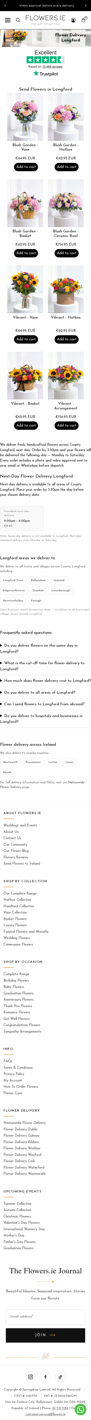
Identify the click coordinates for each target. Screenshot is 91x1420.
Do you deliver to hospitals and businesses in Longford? (41, 719)
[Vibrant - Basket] (25, 375)
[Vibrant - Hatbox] (66, 289)
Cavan (69, 762)
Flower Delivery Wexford (22, 1155)
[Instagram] (30, 1377)
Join (45, 1335)
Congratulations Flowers (22, 1025)
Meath (7, 772)
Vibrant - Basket (25, 404)
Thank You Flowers (18, 1006)
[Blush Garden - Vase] (25, 117)
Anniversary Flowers (19, 1000)
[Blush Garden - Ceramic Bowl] (66, 203)
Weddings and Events (20, 825)
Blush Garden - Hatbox (66, 147)
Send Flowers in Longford (45, 89)
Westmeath (10, 762)
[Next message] (86, 5)
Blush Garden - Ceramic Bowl (66, 234)
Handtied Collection (19, 906)
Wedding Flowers (17, 938)
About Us (11, 832)
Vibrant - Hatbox (66, 317)
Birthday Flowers (16, 981)
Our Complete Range (20, 893)
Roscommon (33, 762)
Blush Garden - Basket (25, 234)
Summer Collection (18, 1204)
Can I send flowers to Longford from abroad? (44, 704)
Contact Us (12, 838)
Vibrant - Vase (25, 317)
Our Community (15, 845)
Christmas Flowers (17, 1216)
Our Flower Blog (16, 851)
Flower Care (13, 1093)
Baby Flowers (14, 987)
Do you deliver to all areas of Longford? (39, 693)
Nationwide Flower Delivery (25, 1123)
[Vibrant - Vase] (25, 289)
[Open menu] (8, 20)
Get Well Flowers (17, 1019)
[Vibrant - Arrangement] (66, 375)
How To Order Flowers (21, 1087)
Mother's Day (14, 1235)
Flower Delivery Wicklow (22, 1148)
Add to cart (26, 167)
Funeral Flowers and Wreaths (26, 932)
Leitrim (53, 762)
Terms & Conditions (18, 1068)
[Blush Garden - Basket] (25, 203)
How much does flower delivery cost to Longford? (47, 681)
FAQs (8, 1061)
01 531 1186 (60, 1408)
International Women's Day (24, 1229)
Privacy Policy (14, 1074)
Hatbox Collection (17, 900)
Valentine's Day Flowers (22, 1223)
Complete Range (16, 974)
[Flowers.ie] (45, 20)
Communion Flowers (18, 944)
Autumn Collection (17, 1210)
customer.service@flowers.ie (45, 1414)
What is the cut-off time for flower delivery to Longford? (42, 666)
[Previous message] (5, 5)
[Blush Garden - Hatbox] (66, 117)
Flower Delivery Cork (19, 1161)
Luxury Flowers (15, 925)
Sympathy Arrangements (22, 1032)
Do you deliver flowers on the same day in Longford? (38, 649)
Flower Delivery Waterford (24, 1168)
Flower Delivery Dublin (21, 1129)
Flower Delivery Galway (21, 1136)
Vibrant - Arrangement (65, 406)
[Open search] (18, 20)
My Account (13, 1080)
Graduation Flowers (19, 993)
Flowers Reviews (16, 857)
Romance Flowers (17, 1012)
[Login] (73, 20)
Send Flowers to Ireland (22, 864)
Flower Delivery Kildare (21, 1142)
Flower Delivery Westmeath (25, 1174)
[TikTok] (60, 1377)
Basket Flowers (15, 919)
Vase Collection (15, 912)
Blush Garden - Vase (25, 147)
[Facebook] (45, 1377)
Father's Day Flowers (20, 1242)
